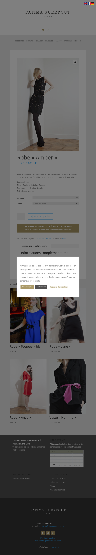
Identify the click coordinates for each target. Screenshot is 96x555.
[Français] (89, 3)
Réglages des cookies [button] (59, 287)
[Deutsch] (92, 3)
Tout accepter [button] (27, 287)
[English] (86, 3)
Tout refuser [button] (41, 287)
